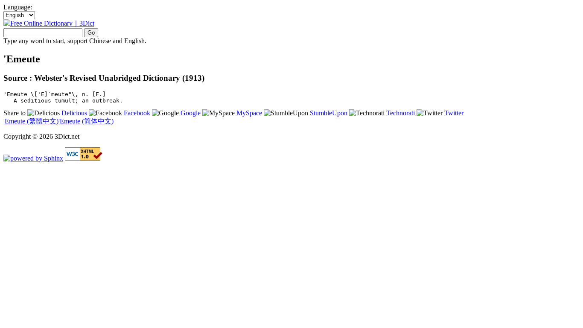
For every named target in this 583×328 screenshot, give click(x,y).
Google (191, 113)
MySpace (249, 113)
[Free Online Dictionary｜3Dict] (48, 23)
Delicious (74, 113)
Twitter (453, 113)
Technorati (400, 113)
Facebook (137, 113)
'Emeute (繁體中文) (30, 121)
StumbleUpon (328, 113)
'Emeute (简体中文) (86, 121)
